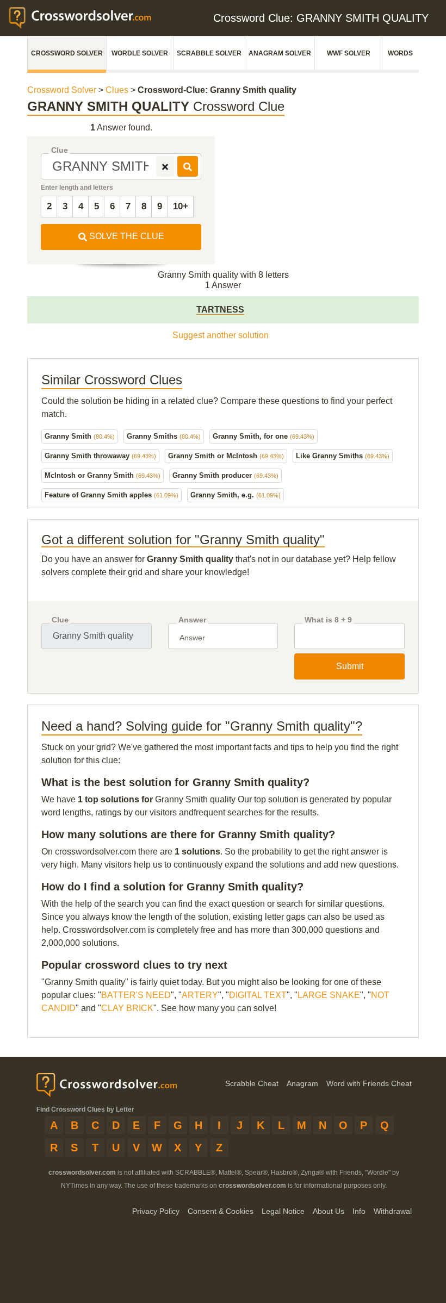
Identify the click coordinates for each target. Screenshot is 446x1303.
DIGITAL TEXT (258, 995)
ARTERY (200, 995)
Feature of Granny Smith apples (111, 495)
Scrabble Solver (209, 53)
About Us (328, 1211)
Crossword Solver (67, 53)
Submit (349, 666)
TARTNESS (220, 309)
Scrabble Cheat (251, 1083)
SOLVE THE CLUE (125, 236)
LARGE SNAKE (329, 995)
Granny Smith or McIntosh (226, 456)
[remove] (165, 166)
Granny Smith (80, 436)
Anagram (302, 1083)
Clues (117, 90)
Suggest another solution (220, 335)
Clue (59, 150)
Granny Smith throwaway (100, 456)
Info (359, 1211)
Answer (192, 620)
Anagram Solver (280, 53)
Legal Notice (283, 1211)
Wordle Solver (140, 53)
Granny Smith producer (225, 475)
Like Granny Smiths (342, 456)
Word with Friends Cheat (369, 1083)
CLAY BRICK (127, 1008)
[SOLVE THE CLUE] (187, 166)
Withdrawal (393, 1211)
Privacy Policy (155, 1211)
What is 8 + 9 (328, 620)
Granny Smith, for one (263, 436)
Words (400, 53)
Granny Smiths (164, 436)
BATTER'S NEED (136, 995)
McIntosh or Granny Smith (102, 475)
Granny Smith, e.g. (235, 495)
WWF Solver (348, 53)
